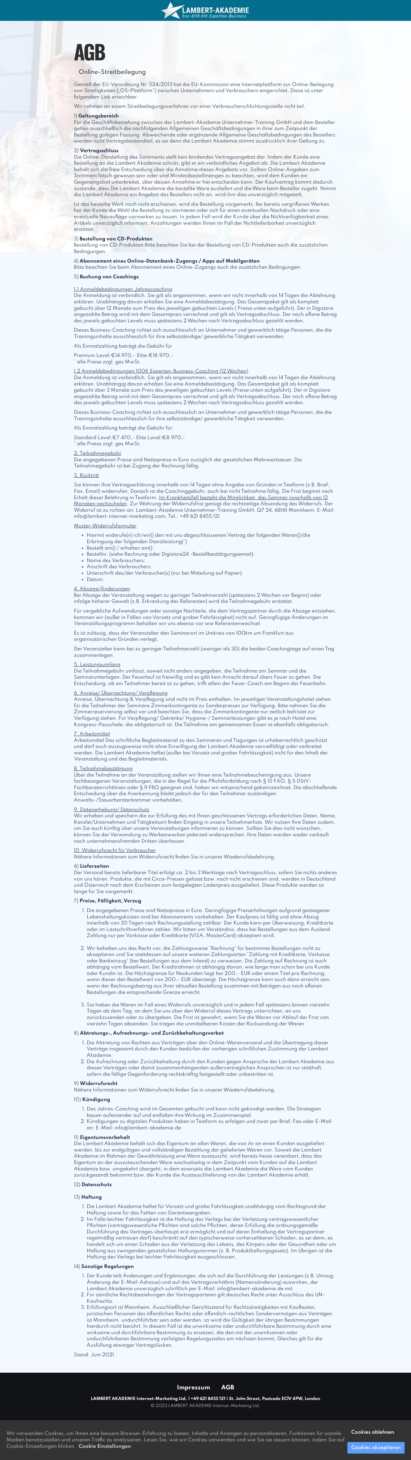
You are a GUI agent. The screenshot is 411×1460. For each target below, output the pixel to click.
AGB (227, 1388)
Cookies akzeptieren (376, 1447)
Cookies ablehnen (372, 1432)
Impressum (193, 1388)
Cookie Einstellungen (105, 1446)
